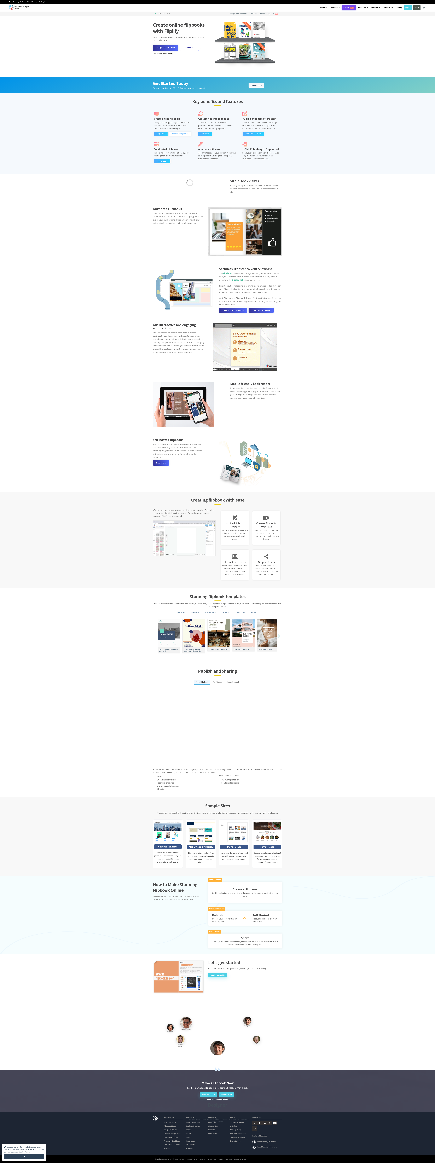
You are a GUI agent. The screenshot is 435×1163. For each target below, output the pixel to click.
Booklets (195, 612)
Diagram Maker (170, 1130)
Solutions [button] (374, 7)
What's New (213, 1126)
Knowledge (190, 1141)
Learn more (162, 161)
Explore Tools (256, 85)
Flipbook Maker (170, 1126)
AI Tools (348, 7)
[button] (335, 7)
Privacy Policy (235, 1130)
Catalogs (226, 612)
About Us (212, 1122)
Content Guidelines (238, 1133)
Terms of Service (237, 1122)
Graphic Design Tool (172, 1133)
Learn (188, 1133)
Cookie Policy (24, 1152)
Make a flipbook (208, 1094)
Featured (181, 612)
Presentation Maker (172, 1141)
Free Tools (190, 1145)
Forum (188, 1130)
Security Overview (237, 1137)
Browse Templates (180, 134)
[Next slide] (278, 636)
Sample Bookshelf (253, 134)
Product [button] (323, 7)
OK (24, 1156)
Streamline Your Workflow (233, 310)
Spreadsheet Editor (172, 1145)
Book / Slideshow (193, 1122)
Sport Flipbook (233, 682)
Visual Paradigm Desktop (36, 2)
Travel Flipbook (202, 682)
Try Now (161, 134)
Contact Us (212, 1133)
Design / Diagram (193, 1126)
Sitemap (189, 1148)
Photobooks (210, 612)
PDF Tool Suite (170, 1122)
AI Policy (233, 1126)
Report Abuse (235, 1141)
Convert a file (226, 1094)
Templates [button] (387, 7)
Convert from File (189, 48)
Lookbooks (240, 612)
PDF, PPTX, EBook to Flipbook (262, 13)
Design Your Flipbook (238, 13)
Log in (417, 7)
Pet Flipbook (218, 682)
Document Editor (171, 1137)
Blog (188, 1137)
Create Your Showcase (261, 310)
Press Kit (211, 1130)
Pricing (399, 7)
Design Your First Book (165, 48)
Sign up (408, 7)
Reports (254, 612)
